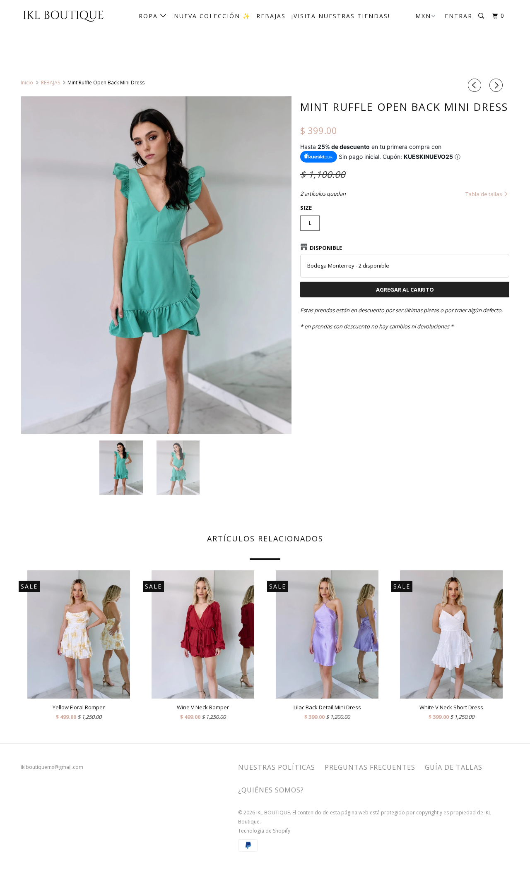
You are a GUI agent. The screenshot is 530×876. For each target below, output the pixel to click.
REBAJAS (271, 16)
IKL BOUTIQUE (273, 812)
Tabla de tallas (484, 194)
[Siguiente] (497, 85)
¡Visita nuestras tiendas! (341, 16)
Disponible (326, 247)
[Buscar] (482, 16)
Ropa (149, 16)
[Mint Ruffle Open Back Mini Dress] (156, 265)
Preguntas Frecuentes (370, 767)
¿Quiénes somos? (271, 790)
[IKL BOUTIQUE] (63, 15)
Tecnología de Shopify (264, 830)
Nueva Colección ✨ (212, 16)
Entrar (458, 16)
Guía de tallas (453, 767)
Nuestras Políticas (276, 767)
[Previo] (476, 85)
